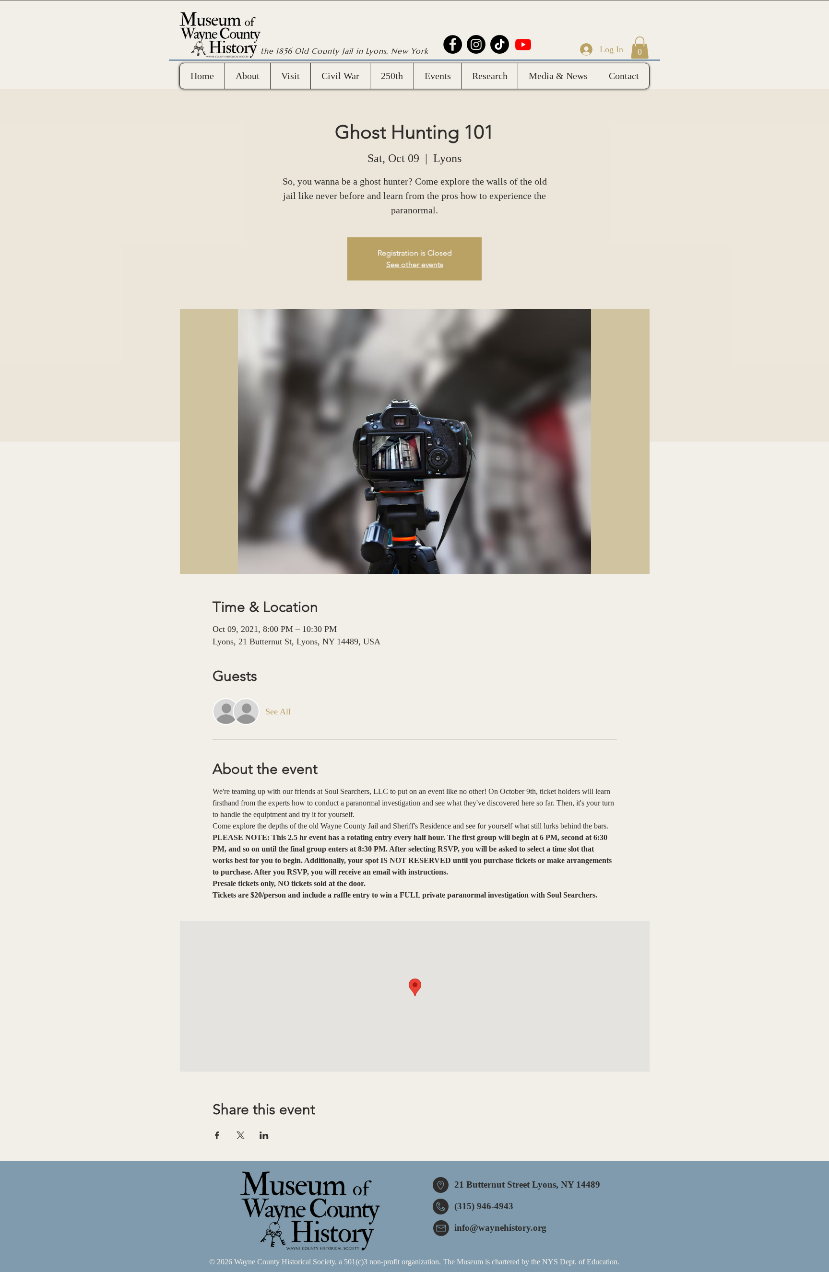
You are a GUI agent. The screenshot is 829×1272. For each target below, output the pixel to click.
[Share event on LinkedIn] (264, 1135)
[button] (639, 47)
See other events (414, 264)
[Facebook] (452, 44)
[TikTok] (499, 44)
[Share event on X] (240, 1135)
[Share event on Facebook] (217, 1135)
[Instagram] (476, 44)
